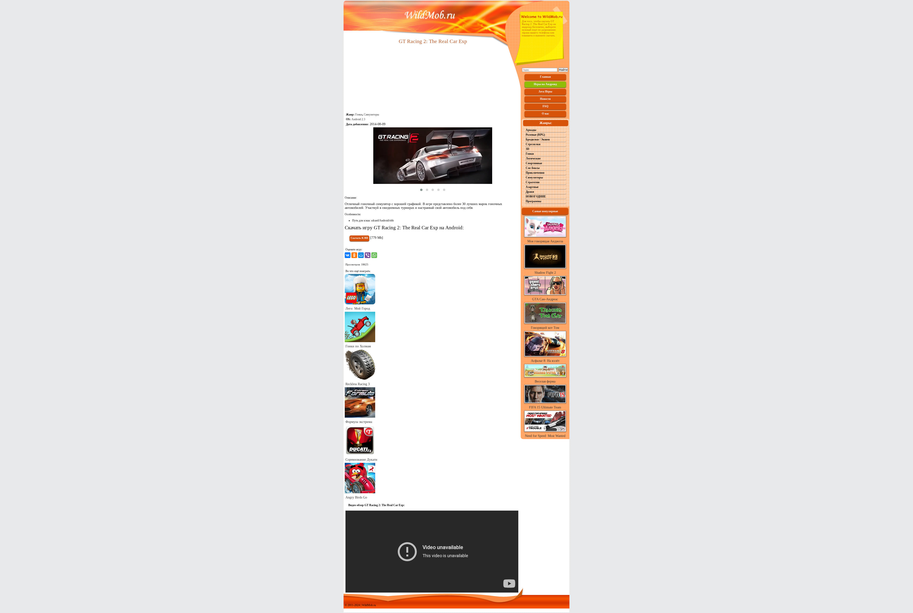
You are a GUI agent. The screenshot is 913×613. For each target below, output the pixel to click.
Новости (545, 99)
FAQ (545, 106)
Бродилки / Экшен (538, 139)
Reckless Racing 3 (357, 384)
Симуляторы (371, 114)
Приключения (535, 172)
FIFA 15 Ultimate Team (545, 407)
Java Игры (545, 91)
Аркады (531, 130)
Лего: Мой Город (357, 308)
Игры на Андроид (545, 84)
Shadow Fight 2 (545, 272)
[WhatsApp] (374, 255)
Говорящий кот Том (545, 328)
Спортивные (534, 163)
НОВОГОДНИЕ (536, 196)
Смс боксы (532, 168)
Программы (533, 201)
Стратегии (532, 182)
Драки (530, 191)
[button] (421, 189)
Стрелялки (533, 144)
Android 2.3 (358, 119)
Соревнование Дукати (361, 459)
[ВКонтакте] (347, 255)
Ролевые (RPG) (535, 134)
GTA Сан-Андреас (545, 299)
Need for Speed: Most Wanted (545, 436)
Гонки (358, 114)
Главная (545, 76)
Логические (533, 158)
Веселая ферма (545, 381)
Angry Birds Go (356, 497)
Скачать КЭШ (359, 237)
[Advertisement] (433, 79)
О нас (545, 113)
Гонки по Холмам (358, 346)
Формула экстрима (358, 422)
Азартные (532, 187)
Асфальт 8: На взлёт (545, 361)
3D (527, 149)
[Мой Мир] (361, 255)
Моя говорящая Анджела (545, 241)
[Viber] (367, 255)
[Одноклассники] (354, 255)
